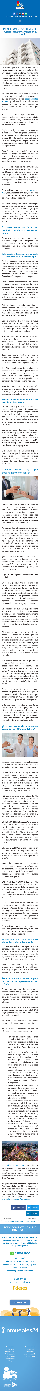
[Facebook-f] (17, 13)
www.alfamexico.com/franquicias (16, 1199)
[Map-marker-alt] (14, 13)
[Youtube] (23, 13)
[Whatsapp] (26, 13)
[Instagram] (20, 13)
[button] (20, 21)
